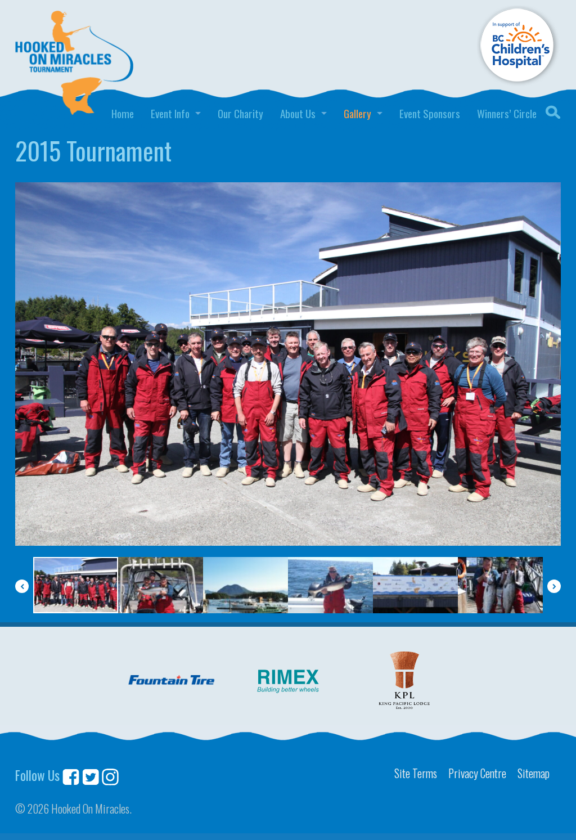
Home (122, 113)
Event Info (170, 113)
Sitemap (534, 773)
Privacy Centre (477, 773)
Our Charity (240, 113)
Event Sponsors (429, 113)
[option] (288, 364)
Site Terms (415, 773)
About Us (298, 113)
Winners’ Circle (507, 113)
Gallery (357, 113)
